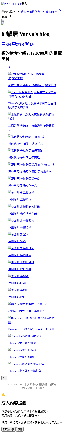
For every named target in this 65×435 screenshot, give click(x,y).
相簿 (9, 44)
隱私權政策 (26, 388)
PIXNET (20, 384)
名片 (32, 44)
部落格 (20, 44)
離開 (20, 429)
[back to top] (4, 378)
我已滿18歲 (8, 429)
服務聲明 (39, 388)
